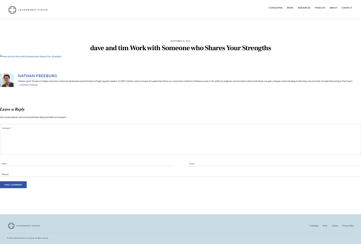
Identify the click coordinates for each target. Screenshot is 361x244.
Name (4, 164)
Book (290, 7)
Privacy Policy (348, 226)
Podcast (320, 7)
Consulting (276, 7)
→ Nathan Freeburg (27, 84)
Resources (304, 7)
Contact (347, 7)
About (333, 7)
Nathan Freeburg (37, 76)
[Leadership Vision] (28, 13)
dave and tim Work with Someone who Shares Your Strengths (180, 48)
